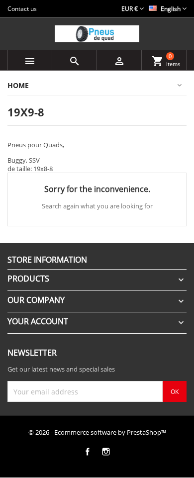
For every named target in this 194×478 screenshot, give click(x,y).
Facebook (87, 452)
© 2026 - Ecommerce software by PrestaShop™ (97, 432)
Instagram (105, 452)
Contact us (22, 8)
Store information (47, 259)
